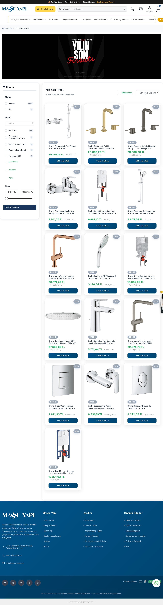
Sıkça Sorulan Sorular (94, 546)
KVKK (46, 546)
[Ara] (124, 9)
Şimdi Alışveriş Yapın (105, 2)
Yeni (11, 178)
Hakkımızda (49, 520)
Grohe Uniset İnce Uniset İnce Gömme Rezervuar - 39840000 (102, 212)
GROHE (53, 142)
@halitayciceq (87, 602)
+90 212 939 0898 (14, 555)
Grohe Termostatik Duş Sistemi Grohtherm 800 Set (62, 147)
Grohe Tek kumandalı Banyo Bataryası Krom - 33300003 (61, 212)
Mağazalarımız (50, 525)
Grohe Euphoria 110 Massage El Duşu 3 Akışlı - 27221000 (102, 277)
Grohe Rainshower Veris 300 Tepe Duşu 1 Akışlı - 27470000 (62, 342)
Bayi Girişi (48, 531)
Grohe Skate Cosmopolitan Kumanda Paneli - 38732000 (62, 407)
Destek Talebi (91, 525)
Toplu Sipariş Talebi (93, 531)
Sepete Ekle (63, 161)
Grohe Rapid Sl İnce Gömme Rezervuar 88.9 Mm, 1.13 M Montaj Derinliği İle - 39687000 (63, 472)
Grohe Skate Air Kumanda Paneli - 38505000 (139, 407)
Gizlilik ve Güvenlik (133, 541)
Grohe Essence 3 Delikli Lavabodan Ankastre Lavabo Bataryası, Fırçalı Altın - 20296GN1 (101, 147)
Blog (128, 546)
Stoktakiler (13, 162)
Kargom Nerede (91, 536)
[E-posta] (140, 9)
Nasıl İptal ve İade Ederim (95, 541)
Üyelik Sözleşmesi (133, 525)
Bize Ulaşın (89, 520)
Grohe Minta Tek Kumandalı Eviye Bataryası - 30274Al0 (140, 342)
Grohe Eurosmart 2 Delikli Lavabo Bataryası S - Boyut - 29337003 (101, 407)
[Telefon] (132, 9)
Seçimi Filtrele (12, 207)
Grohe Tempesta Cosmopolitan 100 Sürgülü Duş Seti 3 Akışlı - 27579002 (141, 212)
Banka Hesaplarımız (52, 536)
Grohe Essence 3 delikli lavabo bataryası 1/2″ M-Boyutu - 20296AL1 (141, 147)
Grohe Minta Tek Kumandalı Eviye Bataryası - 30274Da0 (61, 277)
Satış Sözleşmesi (133, 531)
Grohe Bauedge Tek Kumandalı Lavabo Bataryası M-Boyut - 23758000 (102, 342)
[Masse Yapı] (14, 9)
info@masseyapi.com (15, 563)
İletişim (47, 541)
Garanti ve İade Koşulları (136, 536)
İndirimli (12, 170)
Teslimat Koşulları (133, 520)
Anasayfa (8, 28)
